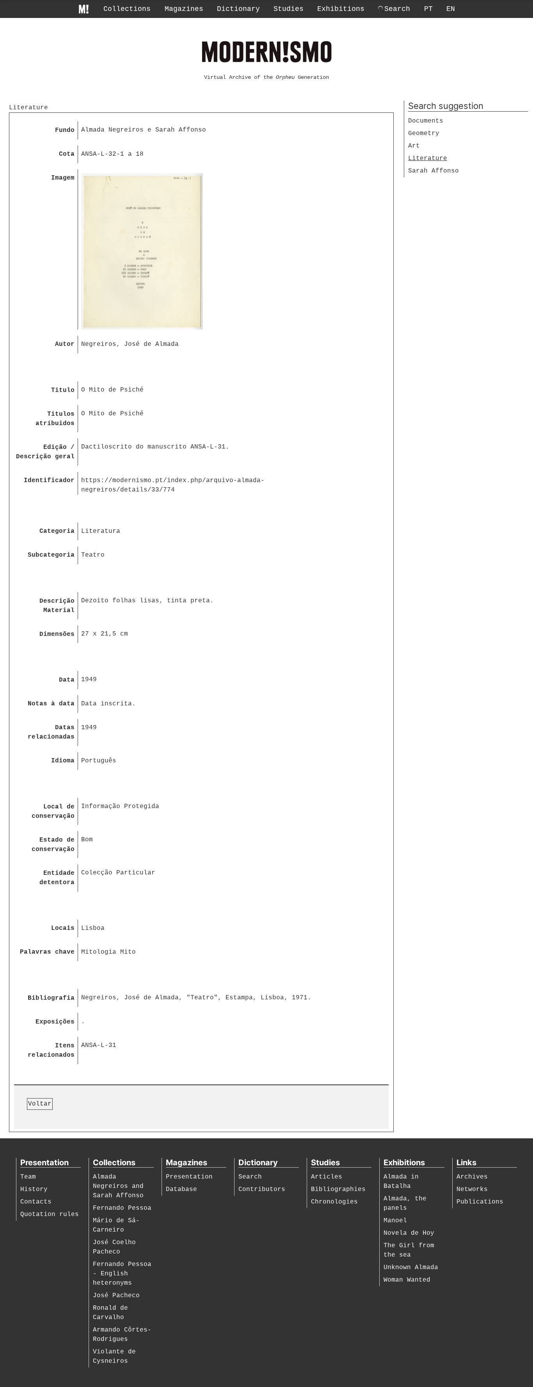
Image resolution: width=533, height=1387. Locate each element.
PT (428, 9)
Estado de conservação (53, 845)
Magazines (184, 9)
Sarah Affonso (433, 170)
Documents (425, 121)
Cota (67, 154)
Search (250, 1176)
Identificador (49, 480)
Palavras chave (47, 952)
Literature (427, 158)
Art (414, 146)
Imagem (63, 178)
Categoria (57, 531)
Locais (63, 928)
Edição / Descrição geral (45, 452)
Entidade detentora (57, 878)
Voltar (40, 1103)
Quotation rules (49, 1214)
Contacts (36, 1201)
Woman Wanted (407, 1280)
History (34, 1189)
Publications (480, 1201)
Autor (65, 344)
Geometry (423, 133)
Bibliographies (338, 1189)
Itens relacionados (51, 1050)
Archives (472, 1176)
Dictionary (238, 9)
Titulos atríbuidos (55, 419)
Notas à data (51, 703)
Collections (127, 9)
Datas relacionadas (51, 732)
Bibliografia (51, 998)
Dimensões (57, 634)
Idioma (63, 760)
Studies (289, 9)
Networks (472, 1189)
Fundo (65, 130)
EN (450, 9)
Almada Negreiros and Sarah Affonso (118, 1186)
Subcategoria (51, 555)
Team (28, 1176)
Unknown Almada (411, 1267)
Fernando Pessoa (122, 1208)
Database (181, 1189)
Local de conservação (53, 811)
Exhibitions (340, 9)
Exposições (55, 1022)
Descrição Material (57, 606)
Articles (326, 1176)
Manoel (395, 1220)
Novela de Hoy (409, 1233)
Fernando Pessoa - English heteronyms (122, 1274)
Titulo (63, 390)
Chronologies (334, 1201)
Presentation (189, 1176)
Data (67, 680)
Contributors (261, 1189)
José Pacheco (116, 1295)
